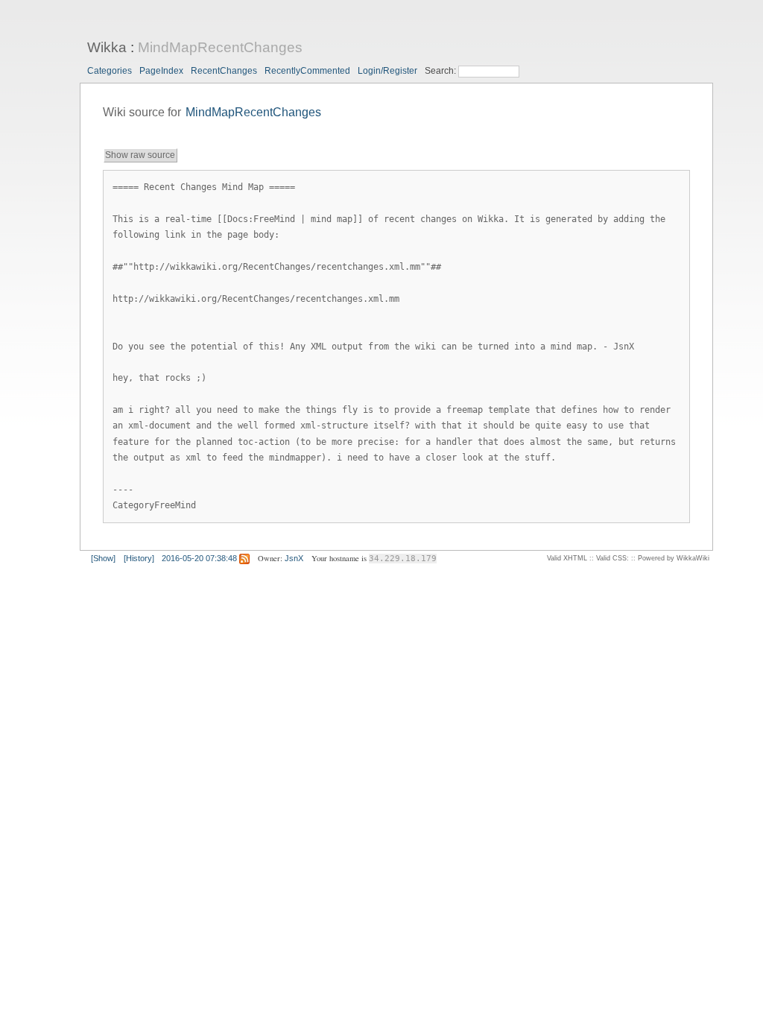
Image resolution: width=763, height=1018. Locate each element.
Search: (441, 71)
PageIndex (161, 71)
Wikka (107, 47)
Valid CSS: (612, 558)
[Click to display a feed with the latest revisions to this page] (244, 558)
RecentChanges (224, 71)
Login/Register (387, 71)
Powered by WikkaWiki (673, 558)
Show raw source (140, 155)
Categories (109, 71)
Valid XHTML (567, 558)
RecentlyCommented (307, 71)
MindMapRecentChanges (220, 47)
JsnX (294, 558)
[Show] (103, 558)
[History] (139, 558)
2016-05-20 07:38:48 (199, 558)
